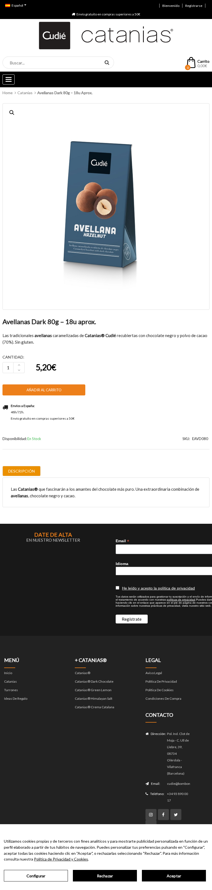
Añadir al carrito (44, 390)
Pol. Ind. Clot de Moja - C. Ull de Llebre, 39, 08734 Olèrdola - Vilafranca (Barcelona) (178, 753)
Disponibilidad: (14, 438)
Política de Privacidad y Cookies (61, 859)
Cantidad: (13, 357)
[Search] (107, 62)
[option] (106, 206)
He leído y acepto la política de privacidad (158, 588)
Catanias (25, 92)
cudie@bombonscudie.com (178, 784)
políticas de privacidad (181, 599)
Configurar (35, 875)
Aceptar (174, 875)
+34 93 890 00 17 (177, 797)
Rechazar (105, 875)
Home (7, 92)
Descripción (21, 471)
